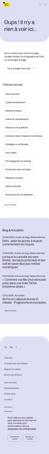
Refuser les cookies (30, 438)
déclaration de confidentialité (22, 428)
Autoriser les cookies (15, 438)
